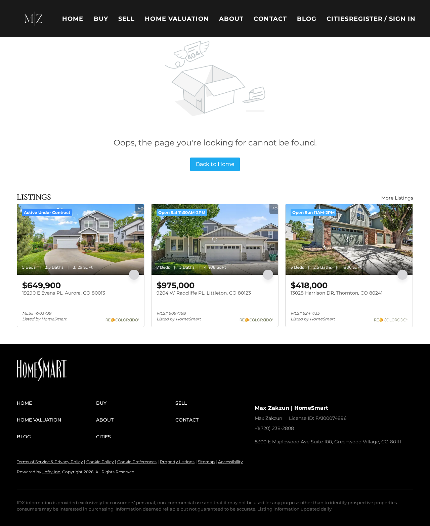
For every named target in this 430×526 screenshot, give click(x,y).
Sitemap (206, 461)
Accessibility (230, 461)
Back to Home (215, 164)
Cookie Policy (100, 461)
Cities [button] (338, 19)
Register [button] (366, 19)
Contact (270, 19)
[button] (33, 19)
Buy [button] (101, 19)
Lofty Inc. (51, 471)
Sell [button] (126, 19)
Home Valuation (177, 19)
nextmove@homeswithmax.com (339, 428)
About (231, 19)
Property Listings (177, 461)
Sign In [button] (402, 19)
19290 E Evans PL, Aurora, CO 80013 (63, 293)
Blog (306, 19)
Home (72, 19)
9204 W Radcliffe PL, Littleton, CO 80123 (204, 293)
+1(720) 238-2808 (274, 428)
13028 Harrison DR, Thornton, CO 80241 (337, 293)
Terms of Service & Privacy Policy (50, 461)
